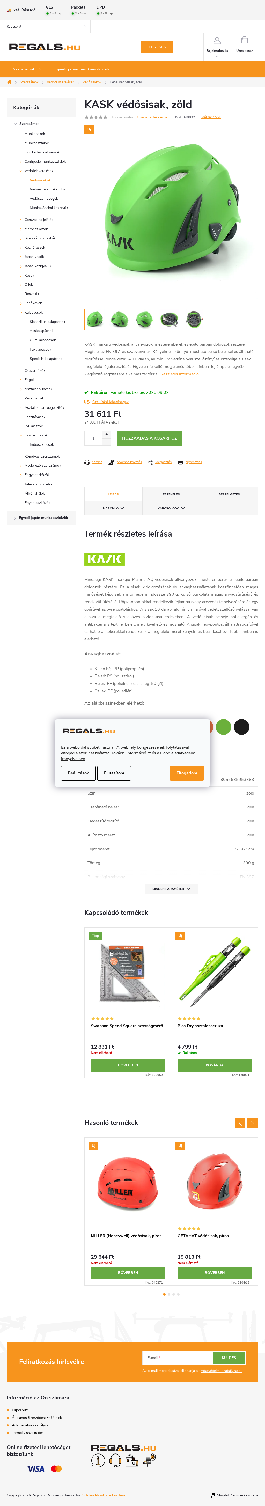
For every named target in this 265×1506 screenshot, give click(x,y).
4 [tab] (178, 1294)
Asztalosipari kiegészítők (44, 407)
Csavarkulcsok (36, 435)
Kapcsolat (14, 26)
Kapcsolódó (168, 508)
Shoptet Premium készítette (237, 1495)
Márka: (211, 117)
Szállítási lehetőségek (110, 401)
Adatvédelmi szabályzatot (221, 1370)
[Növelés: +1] (106, 434)
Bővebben (128, 1065)
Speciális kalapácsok (46, 358)
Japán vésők (34, 256)
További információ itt (131, 753)
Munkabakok (35, 133)
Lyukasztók (34, 426)
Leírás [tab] (113, 494)
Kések (29, 275)
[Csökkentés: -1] (106, 441)
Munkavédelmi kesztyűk (49, 207)
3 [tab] (173, 1294)
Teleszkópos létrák (39, 484)
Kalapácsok (34, 312)
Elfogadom (186, 773)
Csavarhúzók (35, 370)
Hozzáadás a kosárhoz (149, 438)
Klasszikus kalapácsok (47, 321)
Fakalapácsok (40, 349)
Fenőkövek (33, 303)
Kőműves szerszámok (42, 456)
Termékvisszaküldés (28, 1432)
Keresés (157, 47)
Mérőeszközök (36, 229)
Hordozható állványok (42, 152)
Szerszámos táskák (40, 238)
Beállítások (78, 773)
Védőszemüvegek (44, 198)
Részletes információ (179, 374)
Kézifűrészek (35, 247)
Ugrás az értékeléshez (152, 117)
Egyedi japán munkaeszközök (43, 517)
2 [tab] (169, 1294)
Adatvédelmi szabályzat (31, 1425)
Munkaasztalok (37, 142)
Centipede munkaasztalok (45, 161)
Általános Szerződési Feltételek (37, 1417)
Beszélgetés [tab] (229, 494)
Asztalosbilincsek (38, 389)
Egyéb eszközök (37, 502)
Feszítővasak (35, 416)
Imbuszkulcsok (42, 444)
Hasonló (111, 508)
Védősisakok (40, 180)
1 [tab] (164, 1294)
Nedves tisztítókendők (47, 189)
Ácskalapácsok (42, 330)
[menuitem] (27, 69)
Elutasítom (114, 773)
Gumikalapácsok (43, 340)
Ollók (29, 284)
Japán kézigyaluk (38, 266)
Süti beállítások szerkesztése (103, 1495)
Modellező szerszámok (43, 465)
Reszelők (32, 293)
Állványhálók (35, 493)
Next (252, 1123)
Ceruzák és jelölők (39, 219)
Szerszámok (29, 123)
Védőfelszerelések (39, 170)
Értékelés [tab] (171, 494)
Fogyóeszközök (37, 474)
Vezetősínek (34, 398)
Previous (240, 1123)
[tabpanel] (128, 1003)
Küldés (229, 1357)
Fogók (30, 379)
